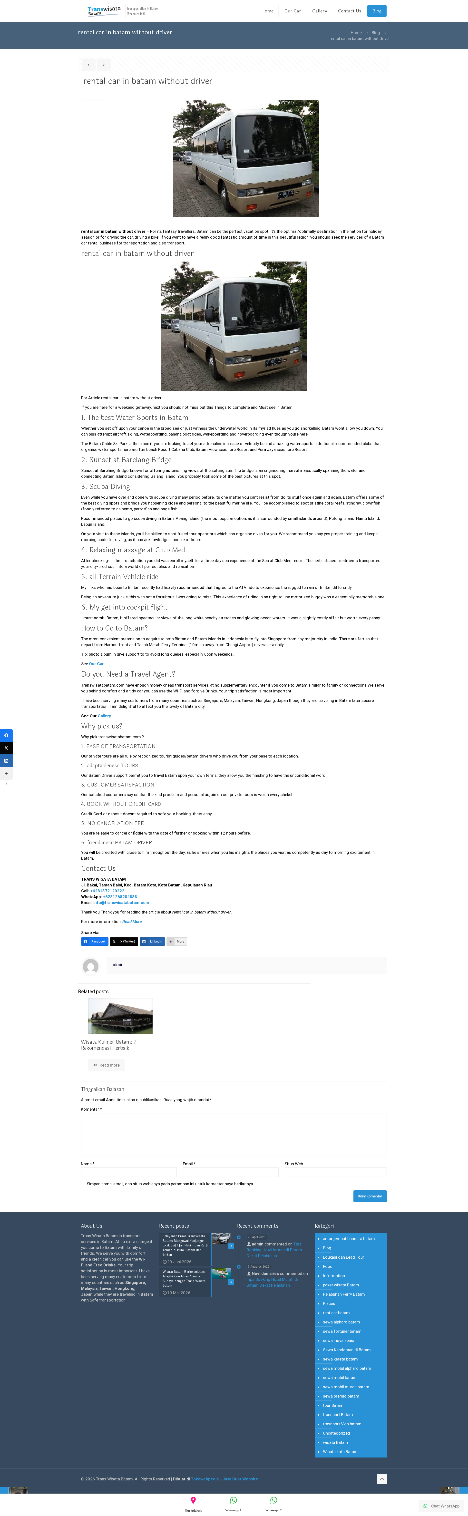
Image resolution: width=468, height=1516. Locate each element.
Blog (376, 32)
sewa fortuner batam (342, 1331)
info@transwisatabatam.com (121, 902)
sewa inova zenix (338, 1340)
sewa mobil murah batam (346, 1386)
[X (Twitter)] (6, 748)
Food (327, 1266)
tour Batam (333, 1405)
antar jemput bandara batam (349, 1238)
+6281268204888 (120, 896)
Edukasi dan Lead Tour (343, 1257)
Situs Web (294, 1163)
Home (356, 32)
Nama (88, 1163)
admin (117, 964)
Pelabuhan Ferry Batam (344, 1294)
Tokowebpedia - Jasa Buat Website (224, 1479)
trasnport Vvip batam (342, 1423)
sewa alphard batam (341, 1322)
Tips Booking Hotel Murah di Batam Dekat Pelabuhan (274, 1250)
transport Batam (338, 1414)
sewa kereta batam (340, 1359)
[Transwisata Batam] (122, 11)
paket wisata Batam (341, 1285)
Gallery (104, 715)
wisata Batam (335, 1442)
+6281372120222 (107, 890)
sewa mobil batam (340, 1377)
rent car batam (336, 1312)
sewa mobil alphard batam (347, 1368)
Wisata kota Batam (340, 1451)
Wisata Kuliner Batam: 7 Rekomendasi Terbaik (108, 1045)
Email (189, 1163)
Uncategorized (336, 1433)
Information (334, 1275)
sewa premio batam (341, 1396)
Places (329, 1303)
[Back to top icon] (382, 1479)
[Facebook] (6, 735)
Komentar (91, 1109)
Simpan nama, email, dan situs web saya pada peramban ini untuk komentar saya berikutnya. (170, 1183)
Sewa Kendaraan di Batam (347, 1349)
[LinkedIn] (6, 760)
